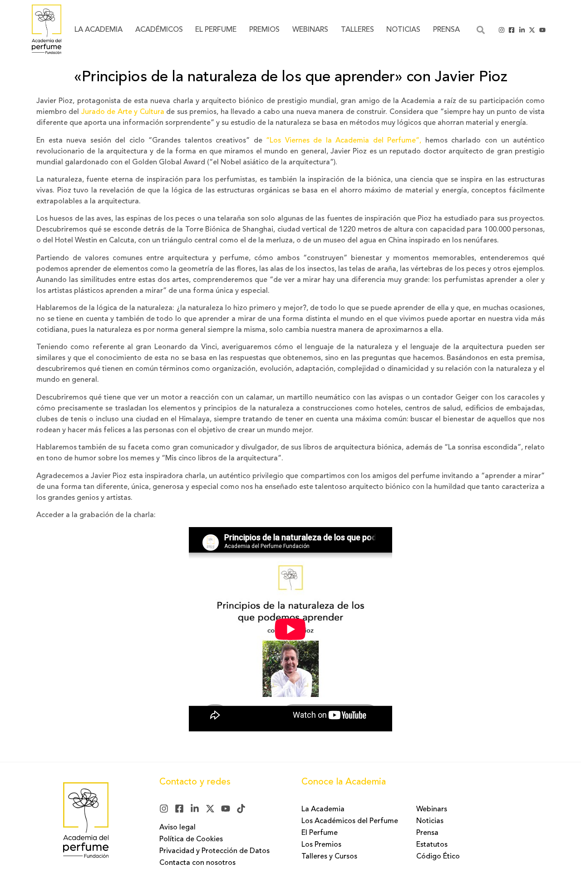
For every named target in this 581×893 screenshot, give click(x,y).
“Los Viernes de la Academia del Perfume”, (343, 140)
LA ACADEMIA (98, 30)
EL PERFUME (215, 30)
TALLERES (357, 30)
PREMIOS (264, 30)
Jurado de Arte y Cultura (122, 112)
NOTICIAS (403, 30)
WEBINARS (310, 30)
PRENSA (446, 30)
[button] (480, 29)
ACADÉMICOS (159, 30)
